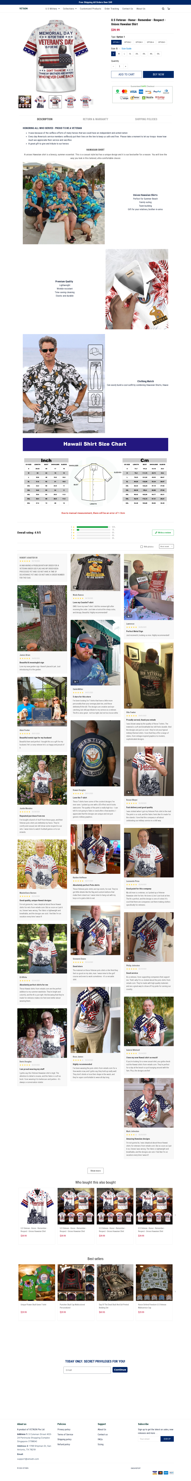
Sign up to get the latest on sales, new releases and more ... (155, 1431)
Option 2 (127, 42)
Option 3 (139, 42)
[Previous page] (18, 102)
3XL (144, 54)
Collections (68, 8)
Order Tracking (112, 8)
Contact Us (127, 8)
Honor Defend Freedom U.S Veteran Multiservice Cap (152, 1306)
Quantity (115, 61)
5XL (158, 54)
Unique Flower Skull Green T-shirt (33, 1305)
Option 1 (120, 36)
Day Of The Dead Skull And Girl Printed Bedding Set (114, 1306)
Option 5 (161, 42)
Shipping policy (64, 1439)
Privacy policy (63, 1429)
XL (130, 54)
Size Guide (126, 48)
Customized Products (90, 8)
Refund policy (63, 1444)
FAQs (100, 1439)
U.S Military (51, 8)
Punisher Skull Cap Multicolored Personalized (72, 1306)
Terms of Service (65, 1434)
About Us (140, 8)
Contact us (103, 1434)
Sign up (167, 1439)
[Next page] (91, 102)
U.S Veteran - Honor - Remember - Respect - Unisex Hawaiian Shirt (34, 1229)
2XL (137, 54)
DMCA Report (136, 1468)
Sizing (100, 1444)
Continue (120, 1369)
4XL (151, 54)
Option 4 (150, 42)
